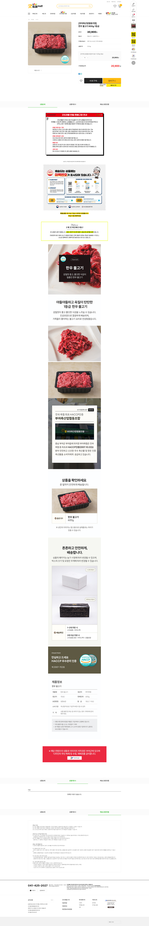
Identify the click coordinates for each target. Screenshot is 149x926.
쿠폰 (80, 907)
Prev (133, 22)
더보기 (52, 900)
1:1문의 (80, 902)
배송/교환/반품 (104, 104)
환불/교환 (133, 37)
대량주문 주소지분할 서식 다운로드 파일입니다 (37, 908)
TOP (133, 63)
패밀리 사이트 (111, 922)
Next (133, 30)
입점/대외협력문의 (133, 45)
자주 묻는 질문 (95, 905)
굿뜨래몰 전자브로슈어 (32, 912)
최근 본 (133, 20)
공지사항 (94, 902)
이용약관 (64, 903)
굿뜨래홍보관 (133, 52)
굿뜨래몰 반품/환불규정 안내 (33, 906)
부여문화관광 (133, 59)
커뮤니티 (94, 900)
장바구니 (112, 81)
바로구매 (93, 81)
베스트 (44, 13)
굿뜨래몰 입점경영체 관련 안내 (34, 910)
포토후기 (91, 13)
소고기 (37, 19)
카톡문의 (33, 890)
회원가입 (113, 1)
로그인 (108, 1)
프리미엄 (52, 13)
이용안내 (64, 906)
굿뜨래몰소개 (66, 900)
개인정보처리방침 (67, 909)
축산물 (32, 19)
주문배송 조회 (81, 905)
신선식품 (73, 13)
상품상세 (42, 104)
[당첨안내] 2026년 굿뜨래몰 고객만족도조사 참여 (37, 904)
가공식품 (82, 13)
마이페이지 (82, 900)
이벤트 (100, 13)
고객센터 (119, 1)
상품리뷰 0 (72, 104)
